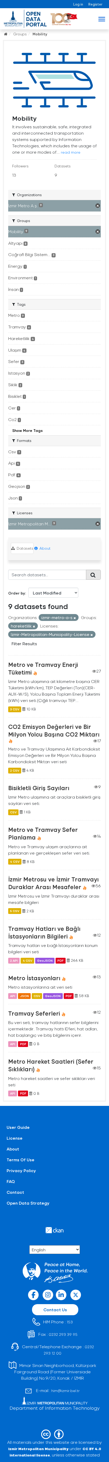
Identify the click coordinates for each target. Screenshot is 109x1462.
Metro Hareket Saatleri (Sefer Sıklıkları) (50, 1065)
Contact (15, 1192)
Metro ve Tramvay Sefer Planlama (43, 833)
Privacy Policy (21, 1170)
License (14, 1138)
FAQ (11, 1181)
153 (70, 1321)
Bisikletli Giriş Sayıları (38, 788)
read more (70, 152)
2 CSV (14, 770)
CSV (13, 812)
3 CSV (14, 709)
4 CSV (15, 862)
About (44, 548)
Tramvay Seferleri (34, 1013)
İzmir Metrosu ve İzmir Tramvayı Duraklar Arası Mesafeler (53, 883)
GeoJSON (45, 960)
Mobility (40, 33)
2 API (14, 960)
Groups (20, 33)
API (12, 996)
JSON (24, 996)
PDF (60, 960)
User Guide (18, 1127)
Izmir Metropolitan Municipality (38, 1448)
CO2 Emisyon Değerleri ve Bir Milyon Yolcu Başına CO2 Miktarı (53, 730)
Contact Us (55, 1309)
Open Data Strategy (28, 1203)
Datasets (24, 548)
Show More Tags (27, 430)
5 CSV (14, 911)
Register (95, 4)
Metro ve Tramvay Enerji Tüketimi (43, 668)
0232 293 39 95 (63, 1334)
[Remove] (75, 618)
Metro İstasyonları (34, 978)
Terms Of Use (20, 1159)
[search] (93, 575)
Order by (16, 593)
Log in (78, 4)
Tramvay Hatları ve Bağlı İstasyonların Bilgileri (44, 932)
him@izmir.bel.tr (65, 1390)
